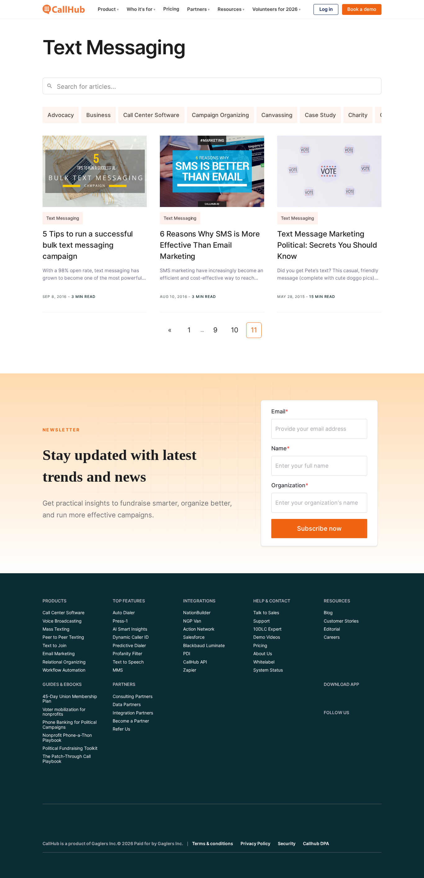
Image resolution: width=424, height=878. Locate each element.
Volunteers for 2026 (276, 9)
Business (98, 115)
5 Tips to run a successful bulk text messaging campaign (88, 245)
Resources (231, 9)
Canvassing (276, 115)
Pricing (171, 9)
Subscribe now (319, 528)
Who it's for (141, 9)
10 (234, 330)
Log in (326, 9)
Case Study (320, 115)
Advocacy (60, 115)
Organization (288, 485)
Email (278, 411)
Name (279, 448)
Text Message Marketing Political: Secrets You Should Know (327, 245)
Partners (198, 9)
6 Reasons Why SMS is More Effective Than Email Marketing (210, 245)
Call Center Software (151, 115)
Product (108, 9)
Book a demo (361, 9)
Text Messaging (62, 218)
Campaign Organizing (220, 115)
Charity (358, 115)
